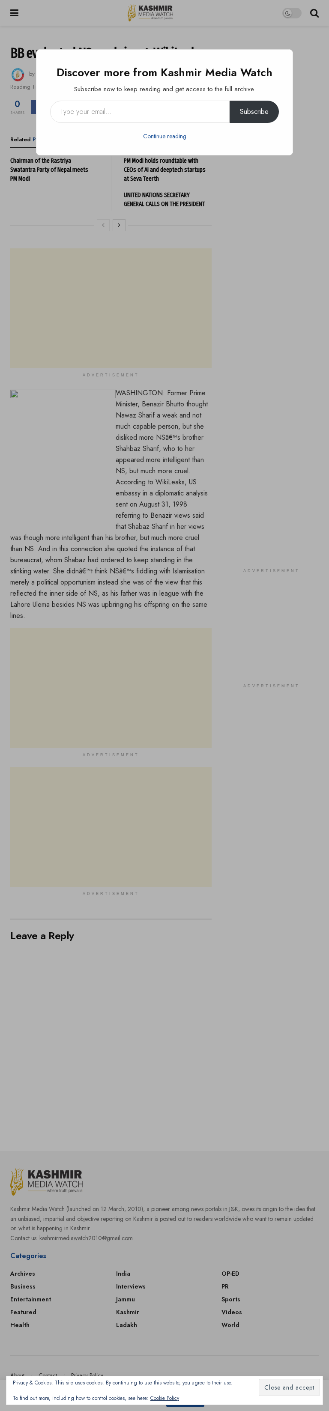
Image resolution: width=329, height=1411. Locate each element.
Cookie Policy (164, 1398)
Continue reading (164, 136)
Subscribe (254, 111)
